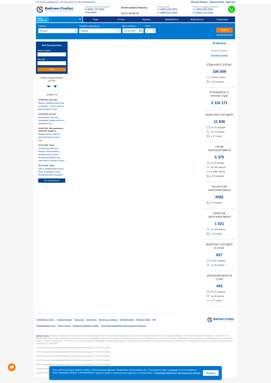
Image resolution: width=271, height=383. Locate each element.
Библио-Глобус (42, 336)
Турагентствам (216, 2)
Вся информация (51, 180)
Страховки (222, 19)
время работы (91, 12)
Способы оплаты (219, 55)
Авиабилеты (171, 19)
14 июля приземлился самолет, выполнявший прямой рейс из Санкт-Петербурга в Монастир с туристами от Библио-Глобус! (51, 154)
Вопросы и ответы (108, 319)
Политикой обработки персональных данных (177, 373)
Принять (210, 373)
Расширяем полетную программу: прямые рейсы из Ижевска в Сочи (51, 120)
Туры (95, 19)
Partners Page (143, 319)
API (154, 319)
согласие (172, 370)
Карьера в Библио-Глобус (86, 325)
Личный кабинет (199, 2)
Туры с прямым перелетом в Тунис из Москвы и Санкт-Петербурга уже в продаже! (51, 172)
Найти (224, 30)
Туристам (230, 2)
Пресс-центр (64, 325)
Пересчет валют (219, 50)
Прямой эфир (127, 319)
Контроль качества (68, 2)
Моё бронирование (87, 2)
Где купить (91, 319)
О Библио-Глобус (45, 319)
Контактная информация (47, 2)
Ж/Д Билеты (197, 19)
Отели (121, 19)
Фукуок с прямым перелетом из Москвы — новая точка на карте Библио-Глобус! (51, 106)
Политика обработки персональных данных (123, 325)
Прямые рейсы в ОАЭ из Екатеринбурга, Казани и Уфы (49, 137)
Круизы (146, 19)
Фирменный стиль (46, 325)
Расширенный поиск (224, 35)
